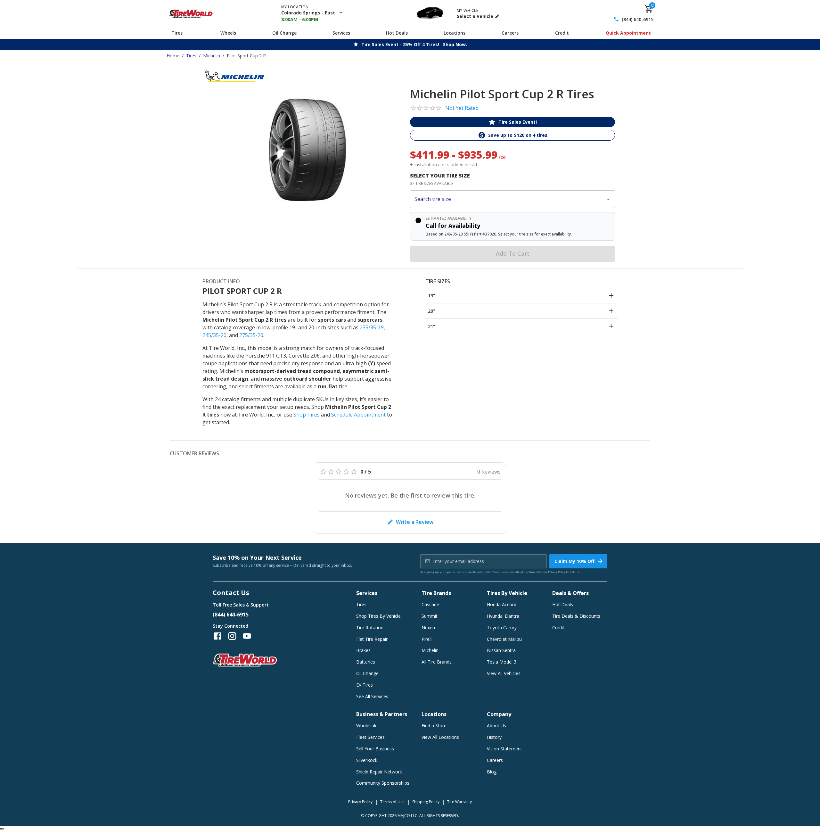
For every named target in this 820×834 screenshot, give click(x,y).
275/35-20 (251, 335)
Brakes (363, 650)
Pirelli (427, 639)
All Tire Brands (437, 662)
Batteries (365, 662)
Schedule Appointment (358, 414)
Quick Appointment (628, 33)
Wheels (228, 33)
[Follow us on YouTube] (247, 636)
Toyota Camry (502, 627)
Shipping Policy (425, 802)
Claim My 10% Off (574, 561)
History (494, 737)
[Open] (608, 199)
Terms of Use (392, 802)
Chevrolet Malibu (504, 639)
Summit (430, 616)
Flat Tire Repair (372, 639)
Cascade (430, 604)
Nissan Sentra (501, 650)
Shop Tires (306, 414)
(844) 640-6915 (637, 19)
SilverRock (366, 760)
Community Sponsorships (382, 783)
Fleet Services (370, 737)
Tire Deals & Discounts (576, 616)
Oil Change (284, 33)
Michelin (211, 56)
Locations (454, 33)
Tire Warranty (459, 802)
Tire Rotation (369, 627)
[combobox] (508, 199)
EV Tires (364, 685)
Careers (510, 33)
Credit (562, 33)
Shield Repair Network (379, 772)
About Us (496, 726)
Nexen (428, 627)
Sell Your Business (375, 749)
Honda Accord (501, 604)
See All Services (372, 696)
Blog (491, 772)
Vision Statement (504, 749)
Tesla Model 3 (501, 662)
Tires (177, 33)
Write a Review (414, 521)
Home (173, 56)
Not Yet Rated (462, 107)
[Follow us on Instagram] (232, 636)
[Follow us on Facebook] (217, 636)
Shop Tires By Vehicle (378, 616)
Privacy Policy (556, 572)
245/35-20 (214, 335)
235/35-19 (372, 327)
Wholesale (367, 726)
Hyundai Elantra (503, 616)
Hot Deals (397, 33)
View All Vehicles (504, 673)
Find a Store (434, 726)
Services (341, 33)
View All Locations (440, 737)
